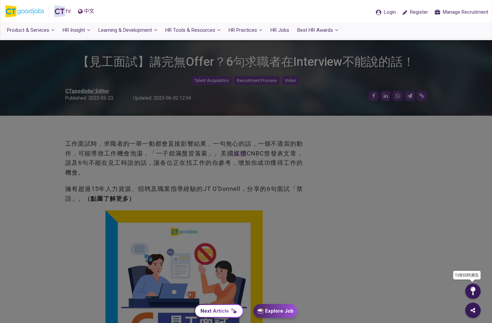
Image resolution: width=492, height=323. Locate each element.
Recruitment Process (257, 80)
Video (290, 80)
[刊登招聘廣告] (473, 291)
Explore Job (279, 311)
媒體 (240, 153)
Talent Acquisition (211, 80)
